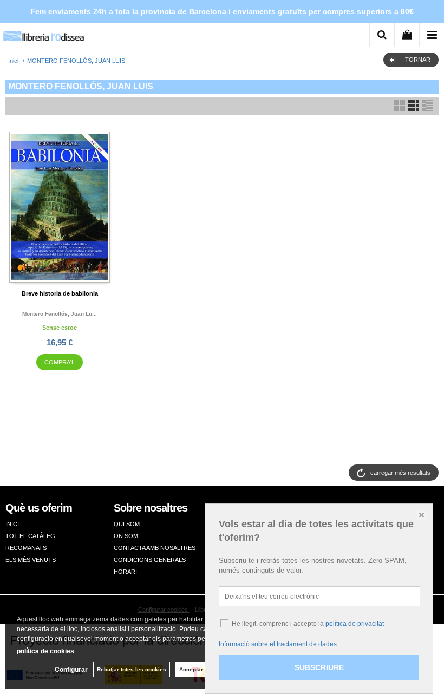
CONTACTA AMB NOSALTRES (154, 548)
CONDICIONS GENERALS (150, 559)
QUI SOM (127, 524)
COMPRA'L (59, 362)
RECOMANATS (26, 548)
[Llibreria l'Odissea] (43, 32)
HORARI (125, 571)
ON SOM (126, 536)
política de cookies (45, 651)
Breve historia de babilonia (60, 293)
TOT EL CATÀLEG (30, 536)
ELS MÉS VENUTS (30, 559)
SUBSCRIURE (319, 667)
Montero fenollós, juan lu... (59, 314)
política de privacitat (354, 623)
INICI (12, 524)
